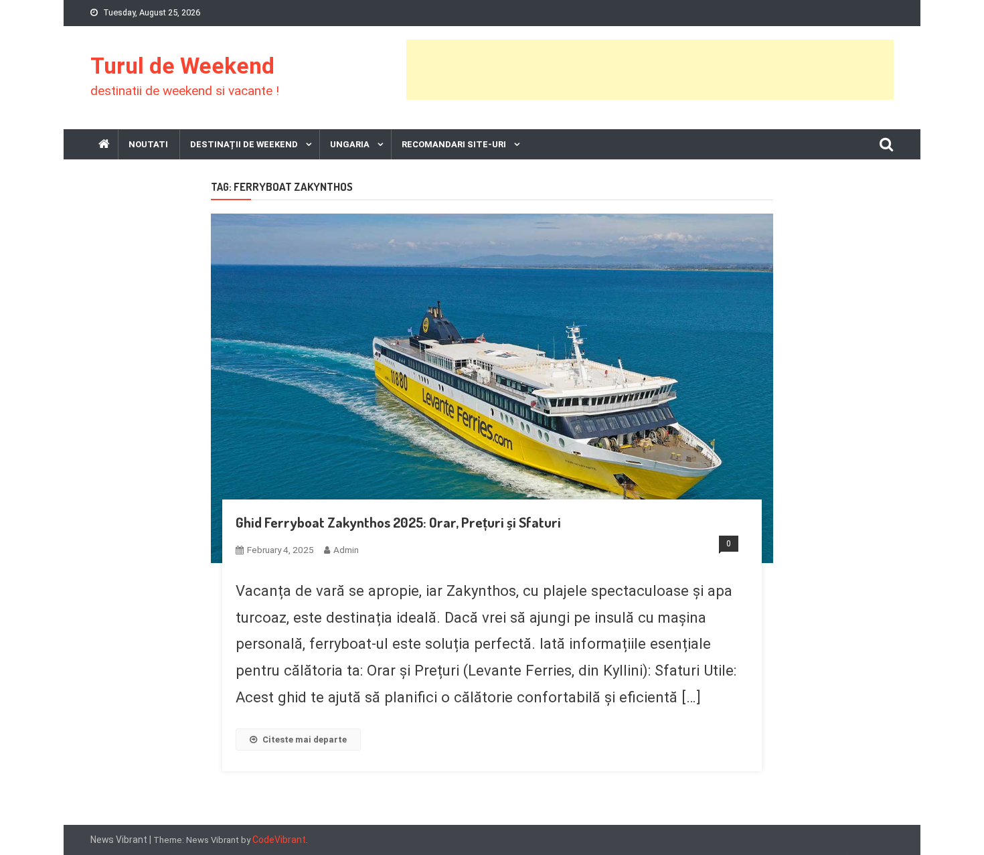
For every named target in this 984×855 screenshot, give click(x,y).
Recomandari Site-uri (454, 144)
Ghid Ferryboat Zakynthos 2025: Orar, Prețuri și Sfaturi (398, 522)
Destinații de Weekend (244, 144)
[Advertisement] (650, 70)
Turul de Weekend (182, 66)
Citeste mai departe (304, 739)
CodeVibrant (279, 839)
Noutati (148, 144)
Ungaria (350, 144)
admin (346, 549)
